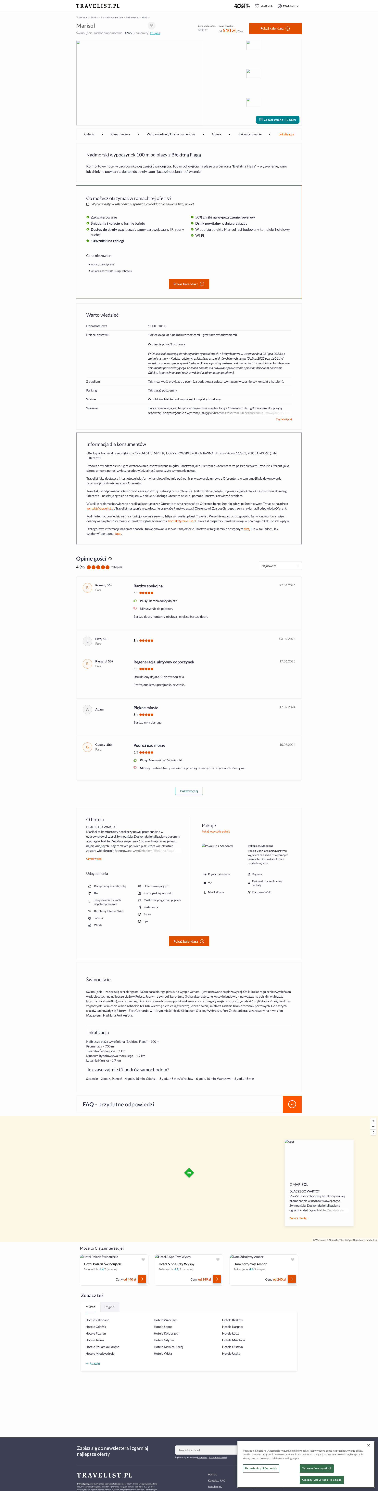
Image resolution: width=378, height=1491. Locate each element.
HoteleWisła (163, 1353)
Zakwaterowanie (250, 134)
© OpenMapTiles (335, 1240)
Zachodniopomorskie (112, 17)
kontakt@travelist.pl (100, 508)
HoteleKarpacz (232, 1327)
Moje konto (290, 5)
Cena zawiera (120, 134)
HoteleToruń (95, 1340)
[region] (306, 1464)
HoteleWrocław (165, 1320)
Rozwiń (95, 1363)
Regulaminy (202, 1457)
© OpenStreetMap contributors (361, 1240)
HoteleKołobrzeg (166, 1333)
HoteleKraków (232, 1320)
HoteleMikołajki (233, 1340)
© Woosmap (319, 1240)
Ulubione (267, 5)
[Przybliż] (373, 1121)
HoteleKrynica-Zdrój (168, 1347)
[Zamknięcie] (368, 1445)
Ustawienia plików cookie (261, 1468)
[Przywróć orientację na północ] (373, 1132)
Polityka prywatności (218, 1457)
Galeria (89, 134)
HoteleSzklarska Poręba (102, 1347)
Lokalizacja (286, 134)
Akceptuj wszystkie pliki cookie (322, 1479)
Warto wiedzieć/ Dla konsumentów (171, 134)
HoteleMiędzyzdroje (100, 1353)
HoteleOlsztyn (232, 1347)
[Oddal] (373, 1126)
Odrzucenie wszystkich (317, 1468)
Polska (94, 17)
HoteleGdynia (164, 1340)
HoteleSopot (163, 1327)
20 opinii (155, 33)
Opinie (216, 134)
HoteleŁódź (230, 1333)
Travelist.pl (81, 17)
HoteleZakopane (97, 1320)
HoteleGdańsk (96, 1327)
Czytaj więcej (284, 419)
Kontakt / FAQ (216, 1480)
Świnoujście (132, 17)
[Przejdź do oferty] (142, 1279)
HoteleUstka (231, 1353)
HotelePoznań (96, 1333)
